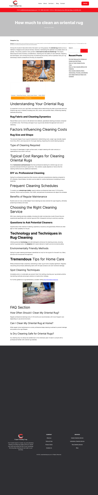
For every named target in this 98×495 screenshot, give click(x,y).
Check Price (28, 98)
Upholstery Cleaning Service (77, 441)
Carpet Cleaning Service (77, 438)
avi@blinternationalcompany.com (28, 10)
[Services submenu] (54, 3)
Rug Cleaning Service (77, 444)
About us (49, 438)
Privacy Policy (49, 444)
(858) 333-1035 (45, 10)
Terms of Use (49, 441)
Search (71, 48)
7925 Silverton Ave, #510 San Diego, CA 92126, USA (67, 10)
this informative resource (51, 279)
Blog (18, 40)
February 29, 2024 (49, 27)
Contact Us (49, 448)
